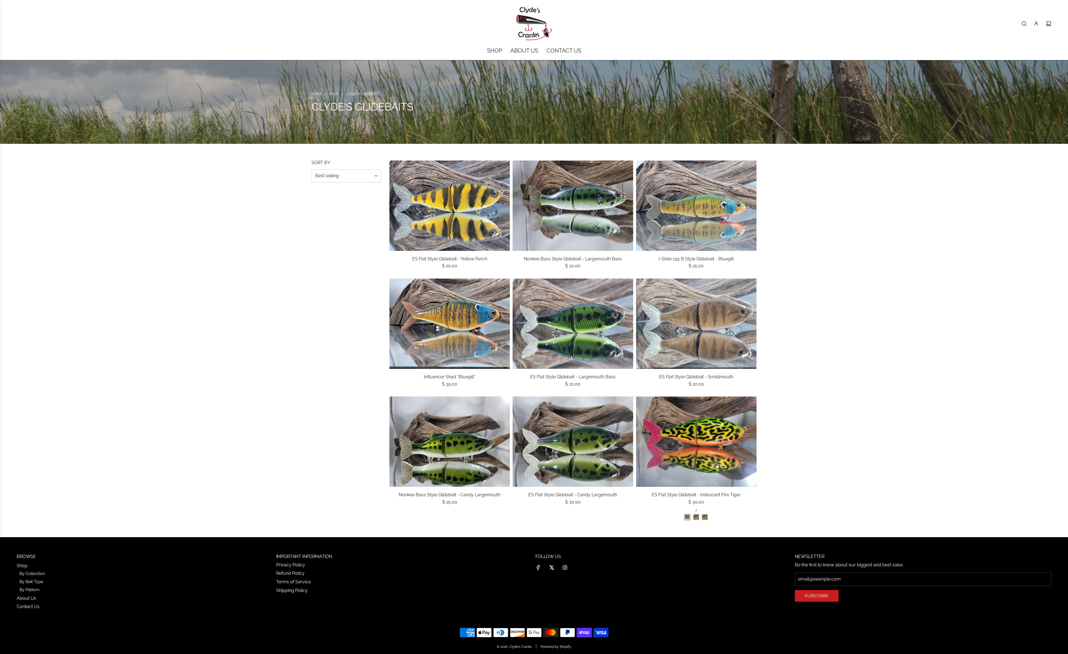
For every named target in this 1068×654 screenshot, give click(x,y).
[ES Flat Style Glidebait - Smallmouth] (696, 323)
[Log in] (1036, 24)
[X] (551, 567)
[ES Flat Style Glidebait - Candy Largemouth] (573, 441)
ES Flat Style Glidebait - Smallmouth (696, 376)
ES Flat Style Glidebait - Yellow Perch (449, 258)
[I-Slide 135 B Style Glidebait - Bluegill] (696, 206)
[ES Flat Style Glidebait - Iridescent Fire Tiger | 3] (696, 517)
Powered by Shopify (555, 647)
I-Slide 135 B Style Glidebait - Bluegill (696, 258)
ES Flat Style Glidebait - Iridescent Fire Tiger (696, 494)
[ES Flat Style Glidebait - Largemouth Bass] (573, 323)
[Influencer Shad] (449, 323)
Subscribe (817, 596)
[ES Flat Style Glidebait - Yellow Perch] (449, 206)
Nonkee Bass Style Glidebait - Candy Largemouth (449, 494)
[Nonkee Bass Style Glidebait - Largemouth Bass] (573, 206)
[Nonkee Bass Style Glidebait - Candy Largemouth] (449, 441)
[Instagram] (565, 567)
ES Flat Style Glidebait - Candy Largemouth (572, 494)
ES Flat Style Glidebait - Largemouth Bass (572, 376)
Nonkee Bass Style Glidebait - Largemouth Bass (573, 258)
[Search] (1024, 24)
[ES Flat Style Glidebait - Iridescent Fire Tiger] (696, 441)
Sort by (321, 163)
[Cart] (1048, 24)
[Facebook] (538, 567)
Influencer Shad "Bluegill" (449, 376)
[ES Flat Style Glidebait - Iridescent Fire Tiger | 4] (705, 517)
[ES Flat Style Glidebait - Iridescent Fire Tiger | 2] (687, 517)
